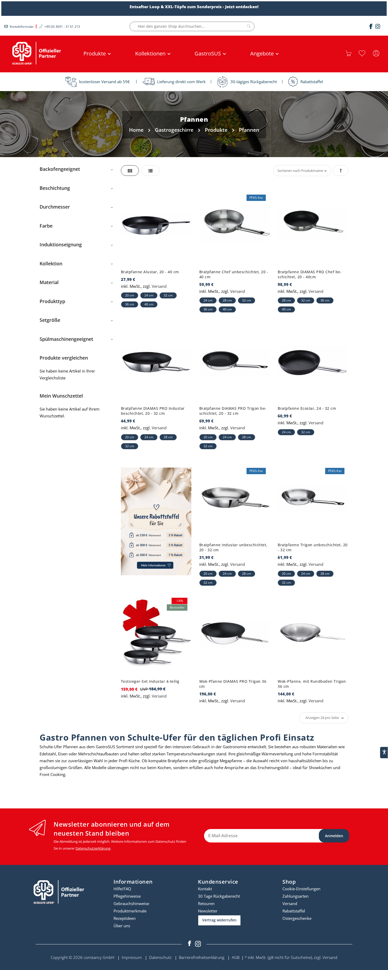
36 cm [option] (129, 304)
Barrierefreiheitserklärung (201, 957)
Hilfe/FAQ (122, 888)
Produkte (217, 129)
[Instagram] (377, 26)
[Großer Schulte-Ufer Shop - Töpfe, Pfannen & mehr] (35, 53)
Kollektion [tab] (51, 263)
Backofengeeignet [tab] (60, 169)
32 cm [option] (168, 295)
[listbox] (156, 299)
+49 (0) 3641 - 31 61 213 (62, 26)
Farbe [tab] (46, 226)
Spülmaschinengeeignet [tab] (66, 339)
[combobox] (192, 26)
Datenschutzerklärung (92, 848)
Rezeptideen (124, 918)
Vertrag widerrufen (219, 919)
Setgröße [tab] (50, 320)
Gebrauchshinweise (131, 903)
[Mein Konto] (376, 53)
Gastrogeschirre (175, 129)
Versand (159, 286)
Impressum (132, 957)
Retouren (206, 903)
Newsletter (207, 911)
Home (137, 129)
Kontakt (205, 888)
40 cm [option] (148, 304)
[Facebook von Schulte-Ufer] (190, 944)
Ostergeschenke (296, 918)
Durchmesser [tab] (55, 207)
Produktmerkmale (129, 911)
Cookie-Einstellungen (301, 888)
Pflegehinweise (127, 896)
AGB (235, 957)
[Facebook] (370, 26)
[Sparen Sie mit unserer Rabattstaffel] (156, 521)
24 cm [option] (148, 295)
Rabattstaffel (293, 911)
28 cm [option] (227, 300)
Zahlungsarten (295, 896)
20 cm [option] (129, 295)
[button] (362, 53)
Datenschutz (160, 957)
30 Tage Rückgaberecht (219, 896)
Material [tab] (49, 282)
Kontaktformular (22, 26)
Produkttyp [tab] (52, 301)
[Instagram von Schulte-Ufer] (198, 944)
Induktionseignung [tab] (61, 244)
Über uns (121, 925)
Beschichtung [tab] (55, 188)
